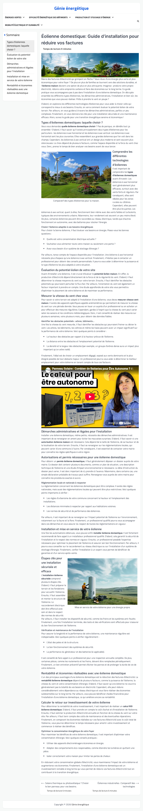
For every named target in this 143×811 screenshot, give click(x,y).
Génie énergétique (71, 8)
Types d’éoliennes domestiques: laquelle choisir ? (18, 45)
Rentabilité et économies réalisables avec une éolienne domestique (19, 89)
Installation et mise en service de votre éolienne (19, 78)
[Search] (138, 21)
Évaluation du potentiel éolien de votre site (18, 56)
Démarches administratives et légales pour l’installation (20, 67)
